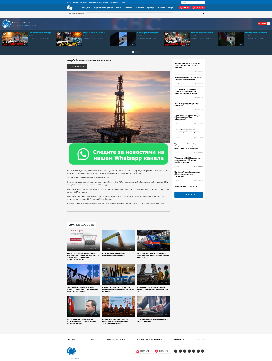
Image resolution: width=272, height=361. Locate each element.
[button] (139, 52)
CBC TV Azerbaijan (21, 22)
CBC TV (186, 8)
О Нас (69, 2)
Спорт (170, 8)
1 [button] (133, 52)
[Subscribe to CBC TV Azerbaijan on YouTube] (264, 23)
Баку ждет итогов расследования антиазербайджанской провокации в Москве (257, 33)
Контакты (114, 2)
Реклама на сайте (80, 2)
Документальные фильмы (103, 8)
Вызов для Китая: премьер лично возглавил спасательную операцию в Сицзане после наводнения (203, 33)
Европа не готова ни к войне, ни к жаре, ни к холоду (95, 33)
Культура (150, 8)
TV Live (122, 2)
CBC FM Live (163, 351)
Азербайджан (85, 8)
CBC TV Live (144, 351)
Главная (72, 339)
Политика (128, 8)
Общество (161, 8)
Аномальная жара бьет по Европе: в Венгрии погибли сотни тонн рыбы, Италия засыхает (41, 33)
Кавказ (118, 8)
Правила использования (98, 2)
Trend (76, 178)
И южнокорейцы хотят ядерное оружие (149, 33)
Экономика (139, 8)
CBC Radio (199, 8)
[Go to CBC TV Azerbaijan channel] (6, 23)
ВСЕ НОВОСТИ (188, 195)
